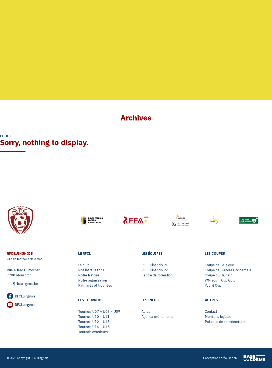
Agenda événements (157, 316)
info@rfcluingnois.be (22, 284)
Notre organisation (92, 280)
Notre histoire (88, 275)
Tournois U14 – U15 (94, 327)
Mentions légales (218, 316)
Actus (146, 311)
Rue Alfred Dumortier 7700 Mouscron (23, 272)
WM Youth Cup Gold (220, 280)
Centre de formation (157, 275)
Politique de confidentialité (225, 322)
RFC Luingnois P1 (155, 265)
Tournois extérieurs (93, 332)
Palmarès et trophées (95, 285)
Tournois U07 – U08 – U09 (99, 311)
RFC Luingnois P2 (155, 270)
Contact (211, 311)
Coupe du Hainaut (218, 275)
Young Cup (213, 285)
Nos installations (91, 270)
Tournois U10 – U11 (94, 316)
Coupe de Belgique (219, 265)
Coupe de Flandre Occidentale (228, 270)
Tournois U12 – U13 (94, 322)
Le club (83, 265)
